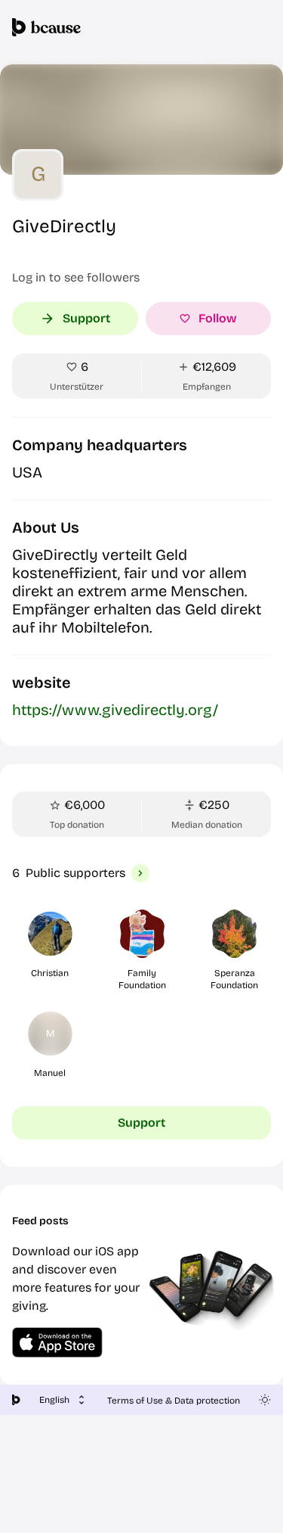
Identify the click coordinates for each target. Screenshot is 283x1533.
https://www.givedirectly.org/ (115, 710)
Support (86, 318)
